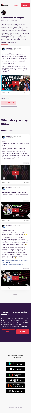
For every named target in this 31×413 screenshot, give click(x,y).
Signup (25, 5)
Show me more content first (9, 106)
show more (4, 44)
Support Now (8, 102)
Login (16, 5)
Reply (27, 92)
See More (15, 294)
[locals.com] (4, 5)
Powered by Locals (15, 407)
